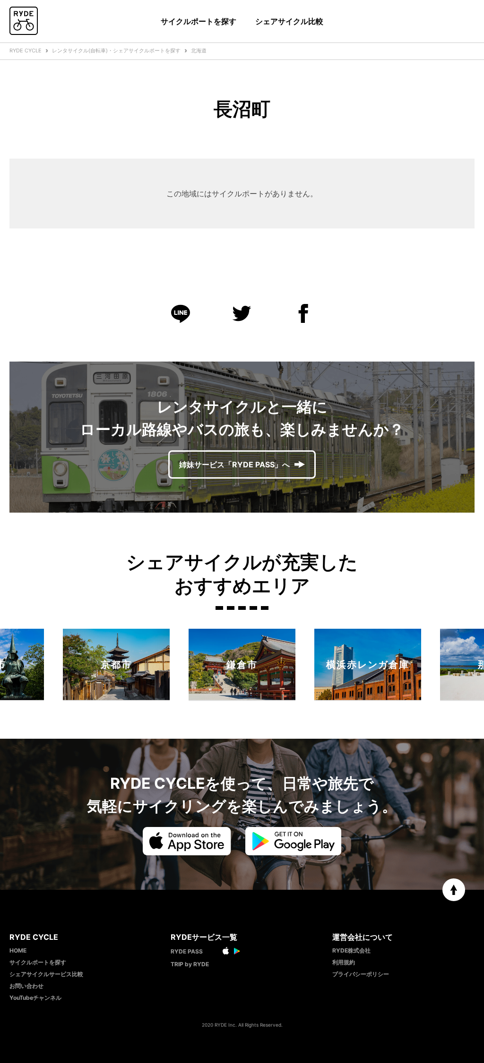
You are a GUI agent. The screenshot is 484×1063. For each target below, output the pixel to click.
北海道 (199, 50)
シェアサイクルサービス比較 (46, 974)
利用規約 (343, 962)
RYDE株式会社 (351, 950)
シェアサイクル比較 (289, 21)
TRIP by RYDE (190, 964)
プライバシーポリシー (360, 974)
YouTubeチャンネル (35, 997)
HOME (17, 950)
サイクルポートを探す (198, 21)
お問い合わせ (26, 985)
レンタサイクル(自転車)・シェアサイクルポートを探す (116, 50)
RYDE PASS (187, 951)
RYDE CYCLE (25, 50)
